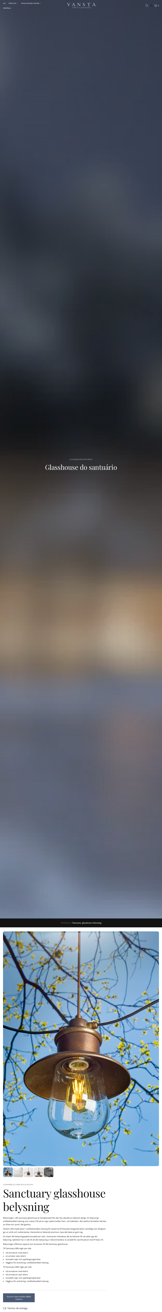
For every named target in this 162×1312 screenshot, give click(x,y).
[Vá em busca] (147, 5)
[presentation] (81, 1048)
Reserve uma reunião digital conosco (19, 1297)
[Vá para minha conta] (151, 6)
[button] (147, 5)
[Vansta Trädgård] (81, 5)
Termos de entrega (17, 1308)
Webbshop (65, 923)
